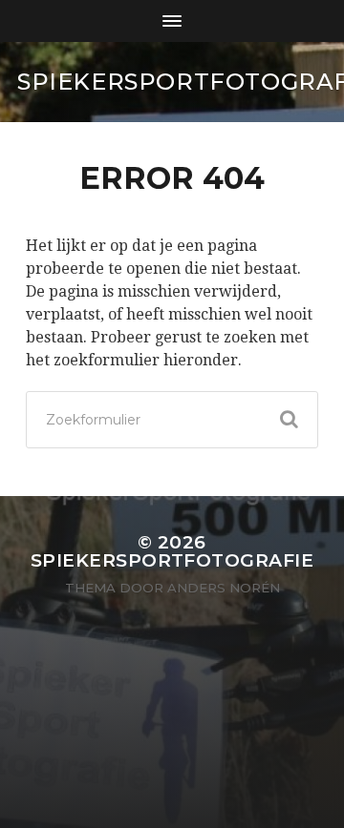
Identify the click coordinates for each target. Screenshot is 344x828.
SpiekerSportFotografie (172, 560)
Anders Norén (223, 587)
